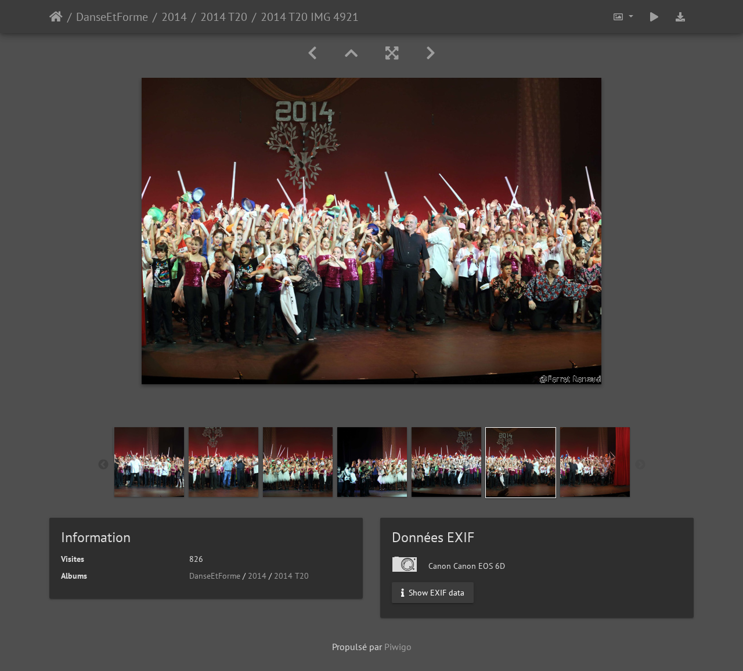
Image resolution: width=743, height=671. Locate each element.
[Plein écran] (392, 53)
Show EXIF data (435, 592)
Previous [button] (103, 465)
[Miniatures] (351, 53)
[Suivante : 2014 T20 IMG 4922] (430, 53)
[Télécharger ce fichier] (680, 16)
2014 (174, 16)
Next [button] (640, 465)
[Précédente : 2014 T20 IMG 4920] (312, 53)
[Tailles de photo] (623, 16)
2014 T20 (223, 16)
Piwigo (398, 646)
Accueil (56, 17)
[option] (149, 462)
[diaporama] (654, 16)
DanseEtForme (112, 16)
